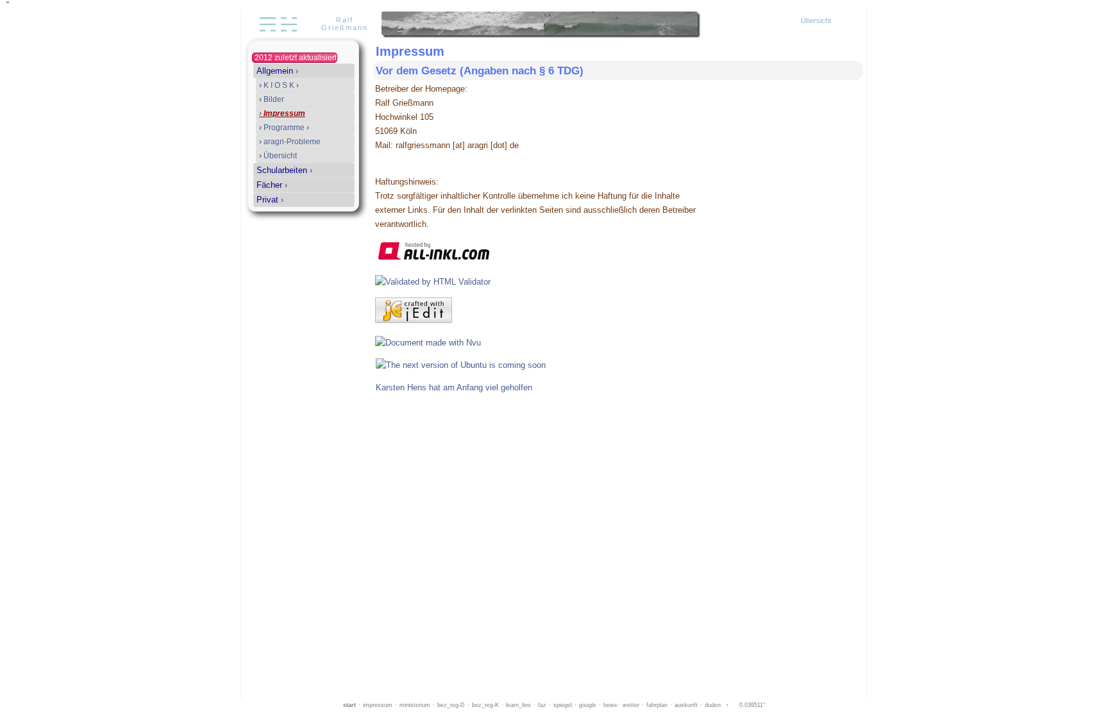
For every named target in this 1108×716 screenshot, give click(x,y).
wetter (631, 705)
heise (610, 705)
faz (542, 705)
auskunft (686, 705)
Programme (284, 127)
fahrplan (656, 705)
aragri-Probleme (290, 141)
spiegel (562, 705)
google (587, 705)
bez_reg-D (451, 705)
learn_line (518, 705)
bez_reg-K (485, 705)
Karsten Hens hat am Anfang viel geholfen (454, 387)
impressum (377, 705)
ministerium (414, 705)
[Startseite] (277, 33)
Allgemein (277, 71)
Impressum (282, 113)
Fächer (271, 185)
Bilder (271, 99)
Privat (269, 199)
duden (713, 705)
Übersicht (816, 20)
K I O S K (279, 85)
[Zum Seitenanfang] (848, 71)
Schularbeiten (284, 170)
